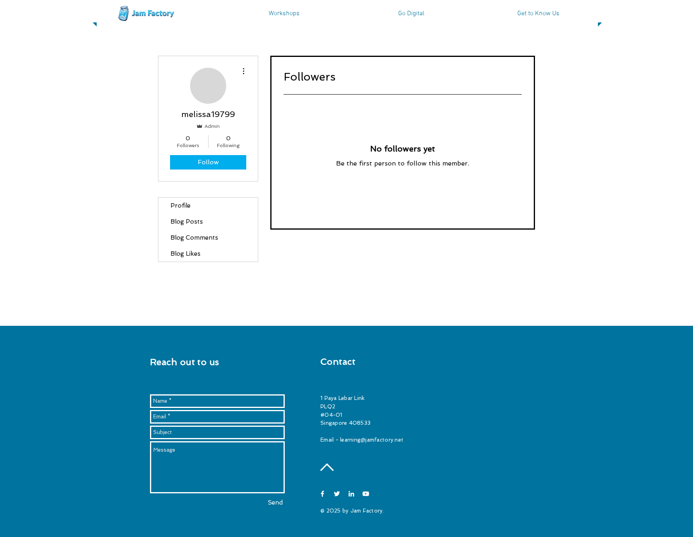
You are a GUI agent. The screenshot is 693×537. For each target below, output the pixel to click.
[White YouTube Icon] (366, 494)
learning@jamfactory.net (371, 440)
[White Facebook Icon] (322, 494)
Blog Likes (185, 253)
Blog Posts (186, 221)
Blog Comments (194, 237)
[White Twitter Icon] (337, 494)
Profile (180, 205)
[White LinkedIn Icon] (351, 494)
